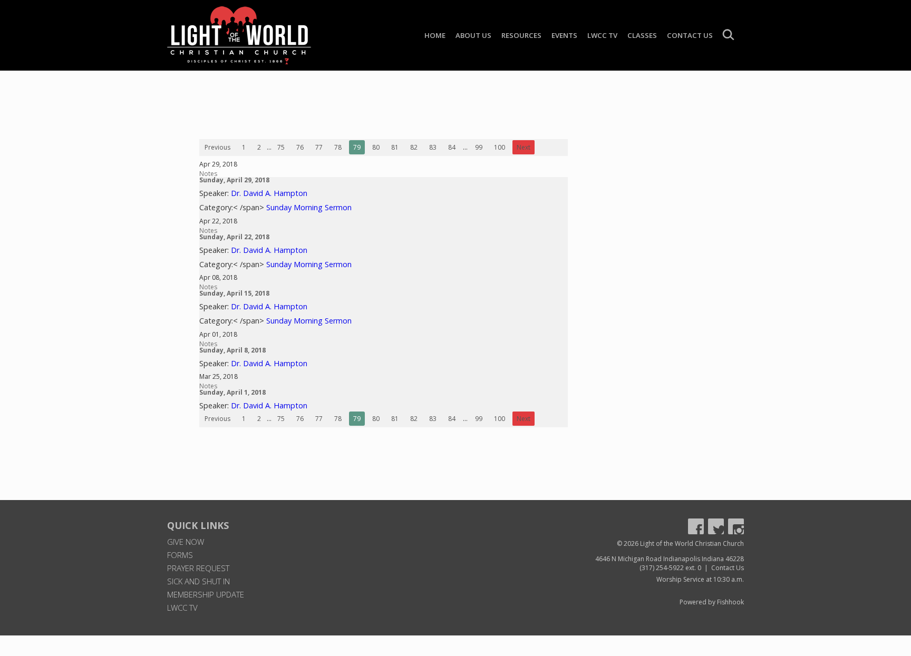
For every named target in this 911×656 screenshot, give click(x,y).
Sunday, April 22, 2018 (234, 236)
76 (300, 147)
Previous (217, 147)
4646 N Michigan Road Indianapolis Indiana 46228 (669, 558)
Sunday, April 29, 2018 (234, 179)
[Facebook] (696, 526)
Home (434, 35)
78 (338, 147)
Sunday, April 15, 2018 (234, 293)
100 (499, 147)
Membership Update (205, 594)
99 (478, 147)
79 (357, 147)
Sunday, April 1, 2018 (232, 392)
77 (319, 147)
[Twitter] (716, 526)
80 (376, 147)
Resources (521, 35)
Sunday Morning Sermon (309, 207)
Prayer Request (198, 568)
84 (452, 147)
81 (395, 147)
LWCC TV (602, 35)
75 (281, 147)
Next (523, 147)
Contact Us (690, 35)
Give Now (185, 541)
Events (564, 35)
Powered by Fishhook (712, 602)
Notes (208, 173)
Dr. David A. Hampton (269, 193)
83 (433, 147)
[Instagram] (736, 526)
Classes (642, 35)
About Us (473, 35)
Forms (180, 555)
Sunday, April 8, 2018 (232, 350)
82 (414, 147)
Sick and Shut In (198, 581)
